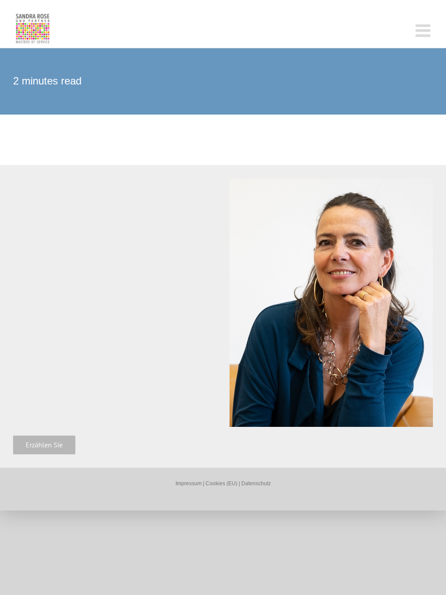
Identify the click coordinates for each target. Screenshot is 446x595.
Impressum (189, 483)
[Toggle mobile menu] (424, 30)
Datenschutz (256, 483)
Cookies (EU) (222, 483)
